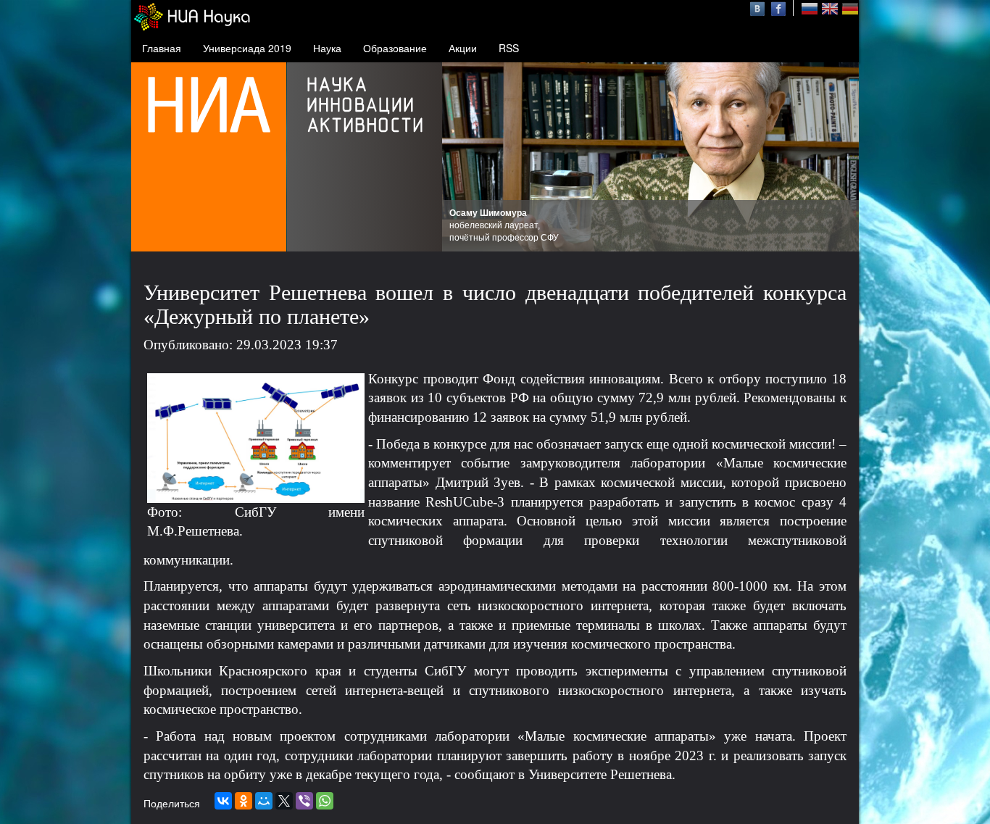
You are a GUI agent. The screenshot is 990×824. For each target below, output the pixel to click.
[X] (284, 801)
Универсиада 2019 (247, 48)
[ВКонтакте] (223, 801)
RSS (509, 48)
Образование (395, 48)
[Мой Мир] (264, 801)
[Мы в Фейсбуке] (778, 7)
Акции (463, 48)
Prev (461, 157)
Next (840, 157)
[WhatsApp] (324, 801)
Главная (161, 48)
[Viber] (304, 801)
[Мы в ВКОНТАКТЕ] (759, 7)
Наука (327, 48)
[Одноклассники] (243, 801)
